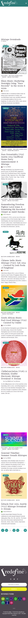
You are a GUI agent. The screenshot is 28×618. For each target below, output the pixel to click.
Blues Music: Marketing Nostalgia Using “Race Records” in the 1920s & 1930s (13, 84)
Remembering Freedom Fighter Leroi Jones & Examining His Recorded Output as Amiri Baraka (13, 208)
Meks (10, 612)
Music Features (13, 77)
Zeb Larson (6, 90)
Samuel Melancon (7, 511)
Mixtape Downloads (15, 75)
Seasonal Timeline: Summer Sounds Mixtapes (14, 454)
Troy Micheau (16, 381)
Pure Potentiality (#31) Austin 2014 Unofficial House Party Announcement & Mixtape (12, 159)
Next (25, 530)
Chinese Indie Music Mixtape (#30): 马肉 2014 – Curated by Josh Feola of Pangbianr (13, 264)
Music (4, 77)
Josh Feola (5, 270)
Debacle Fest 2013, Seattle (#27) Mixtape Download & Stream (14, 506)
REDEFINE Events (13, 150)
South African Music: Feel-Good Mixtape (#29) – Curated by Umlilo (14, 320)
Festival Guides (6, 149)
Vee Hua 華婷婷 (7, 166)
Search (14, 589)
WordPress (21, 612)
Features (4, 75)
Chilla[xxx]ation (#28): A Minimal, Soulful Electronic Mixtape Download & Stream (14, 375)
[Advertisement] (14, 22)
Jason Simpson (7, 214)
